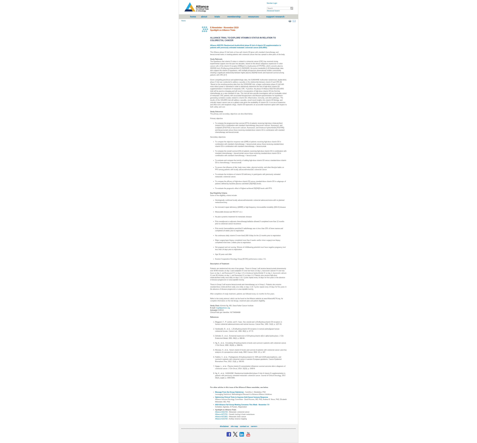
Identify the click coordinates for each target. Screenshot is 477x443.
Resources (253, 17)
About (204, 17)
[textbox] (280, 8)
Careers (254, 426)
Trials (217, 17)
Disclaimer (224, 426)
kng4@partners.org (223, 308)
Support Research (275, 17)
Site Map (234, 426)
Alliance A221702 (221, 419)
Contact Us (244, 426)
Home (193, 17)
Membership (234, 17)
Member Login (272, 3)
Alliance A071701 (221, 414)
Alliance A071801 (221, 417)
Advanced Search (273, 11)
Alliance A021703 (221, 412)
